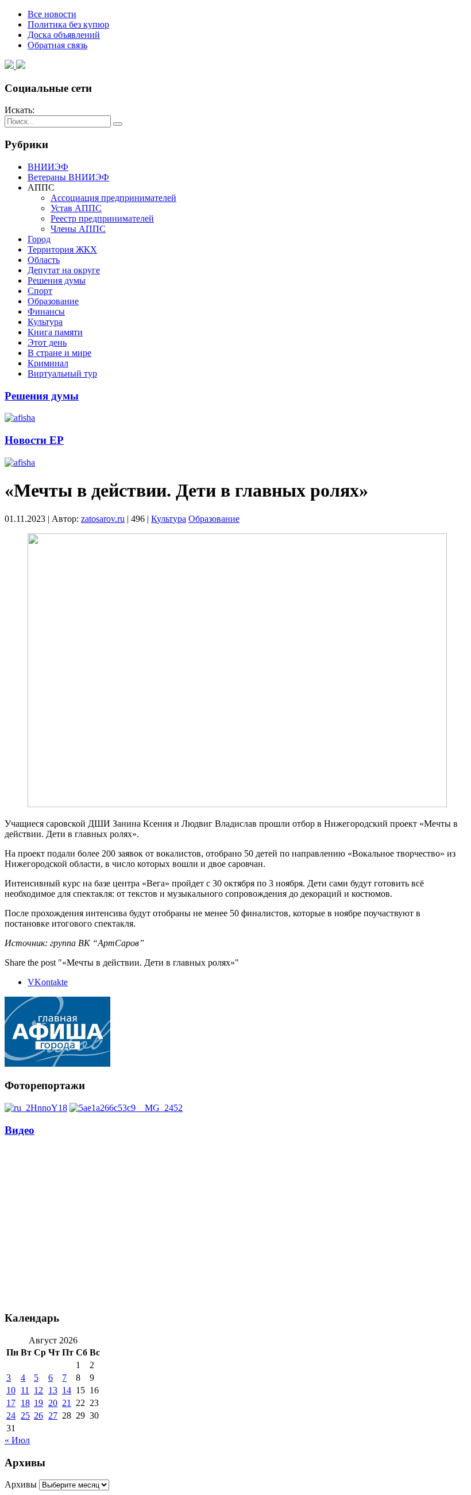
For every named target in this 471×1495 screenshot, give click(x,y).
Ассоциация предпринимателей (113, 198)
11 (25, 1390)
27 (52, 1415)
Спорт (40, 291)
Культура (45, 322)
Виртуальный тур (62, 373)
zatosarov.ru (103, 519)
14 (66, 1390)
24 (11, 1415)
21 (66, 1403)
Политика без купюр (68, 24)
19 (38, 1403)
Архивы (21, 1484)
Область (44, 260)
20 (52, 1403)
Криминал (48, 363)
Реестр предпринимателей (102, 218)
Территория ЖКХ (62, 249)
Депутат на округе (64, 270)
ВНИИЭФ (48, 167)
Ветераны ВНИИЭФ (68, 177)
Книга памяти (55, 332)
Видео (19, 1130)
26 (38, 1415)
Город (39, 239)
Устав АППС (76, 208)
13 (52, 1390)
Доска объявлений (64, 35)
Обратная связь (57, 45)
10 (11, 1390)
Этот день (47, 342)
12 (38, 1390)
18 (25, 1403)
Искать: (19, 110)
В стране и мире (59, 353)
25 (25, 1415)
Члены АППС (78, 229)
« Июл (17, 1440)
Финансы (46, 311)
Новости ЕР (34, 440)
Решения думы (57, 280)
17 (11, 1403)
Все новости (52, 14)
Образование (53, 301)
